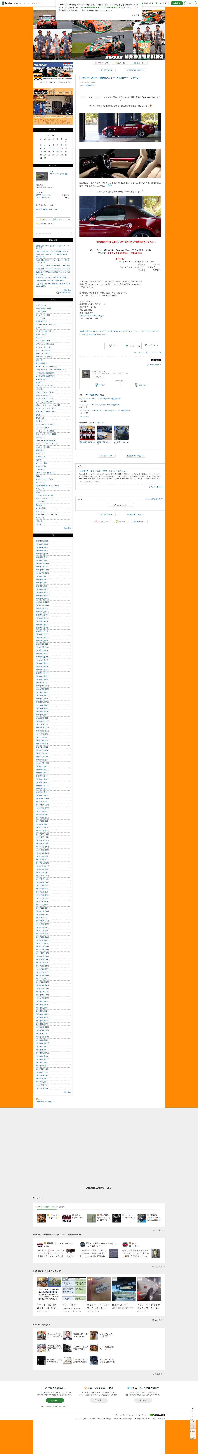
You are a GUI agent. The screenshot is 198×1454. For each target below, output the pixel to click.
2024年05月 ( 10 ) (42, 628)
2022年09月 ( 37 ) (42, 692)
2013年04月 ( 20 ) (42, 1056)
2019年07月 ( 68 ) (42, 815)
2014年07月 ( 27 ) (42, 1008)
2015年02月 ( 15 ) (42, 985)
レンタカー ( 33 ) (42, 463)
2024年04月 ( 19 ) (42, 631)
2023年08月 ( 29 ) (42, 657)
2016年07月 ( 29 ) (42, 930)
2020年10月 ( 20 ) (42, 766)
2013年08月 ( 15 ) (42, 1043)
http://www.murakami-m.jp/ (91, 315)
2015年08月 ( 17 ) (42, 966)
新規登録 (176, 3)
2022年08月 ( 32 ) (42, 695)
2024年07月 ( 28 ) (42, 621)
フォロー (99, 377)
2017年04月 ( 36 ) (42, 901)
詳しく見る (99, 1400)
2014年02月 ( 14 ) (42, 1024)
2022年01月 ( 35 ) (42, 718)
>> (58, 135)
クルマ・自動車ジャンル (44, 197)
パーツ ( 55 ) (40, 318)
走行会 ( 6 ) (40, 418)
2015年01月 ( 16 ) (42, 988)
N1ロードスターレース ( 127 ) (46, 325)
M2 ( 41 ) (39, 337)
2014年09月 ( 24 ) (42, 1001)
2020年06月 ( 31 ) (42, 779)
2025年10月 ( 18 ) (42, 573)
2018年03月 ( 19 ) (42, 866)
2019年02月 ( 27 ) (42, 831)
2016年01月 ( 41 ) (42, 950)
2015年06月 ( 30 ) (42, 972)
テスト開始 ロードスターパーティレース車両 (53, 269)
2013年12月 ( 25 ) (42, 1030)
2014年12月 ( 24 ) (42, 992)
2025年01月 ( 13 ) (42, 602)
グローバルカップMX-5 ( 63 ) (46, 434)
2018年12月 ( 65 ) (42, 837)
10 (45, 148)
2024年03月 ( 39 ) (42, 634)
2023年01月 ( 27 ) (42, 679)
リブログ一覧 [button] (156, 352)
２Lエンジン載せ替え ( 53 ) (45, 473)
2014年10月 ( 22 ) (42, 998)
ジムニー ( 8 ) (40, 492)
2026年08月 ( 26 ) (42, 541)
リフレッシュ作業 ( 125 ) (45, 402)
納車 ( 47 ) (39, 360)
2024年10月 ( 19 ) (42, 612)
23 (41, 155)
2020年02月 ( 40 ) (42, 792)
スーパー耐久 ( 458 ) (43, 308)
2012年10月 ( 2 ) (42, 1075)
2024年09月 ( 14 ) (42, 615)
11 (49, 148)
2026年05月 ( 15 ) (42, 550)
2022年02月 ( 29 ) (42, 715)
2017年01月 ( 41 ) (42, 911)
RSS (40, 1099)
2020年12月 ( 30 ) (42, 760)
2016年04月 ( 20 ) (42, 940)
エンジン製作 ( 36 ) (43, 341)
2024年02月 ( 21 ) (42, 637)
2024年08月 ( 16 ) (42, 618)
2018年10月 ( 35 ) (42, 844)
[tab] (47, 1207)
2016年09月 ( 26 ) (42, 924)
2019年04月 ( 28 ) (42, 824)
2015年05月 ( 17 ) (42, 976)
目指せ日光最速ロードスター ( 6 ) (48, 486)
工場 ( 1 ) (39, 383)
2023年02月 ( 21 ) (42, 676)
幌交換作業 (90, 85)
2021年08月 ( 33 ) (42, 734)
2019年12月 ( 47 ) (42, 798)
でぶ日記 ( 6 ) (40, 505)
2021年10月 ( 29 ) (42, 728)
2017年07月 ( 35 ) (42, 892)
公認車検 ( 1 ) (40, 389)
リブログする (153, 346)
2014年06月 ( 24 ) (42, 1011)
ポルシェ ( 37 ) (41, 482)
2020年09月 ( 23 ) (42, 770)
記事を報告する (155, 364)
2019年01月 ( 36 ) (42, 834)
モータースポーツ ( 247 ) (45, 399)
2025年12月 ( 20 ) (42, 567)
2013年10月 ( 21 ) (42, 1037)
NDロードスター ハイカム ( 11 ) (48, 405)
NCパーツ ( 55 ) (41, 334)
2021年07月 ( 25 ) (42, 737)
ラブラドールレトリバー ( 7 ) (46, 514)
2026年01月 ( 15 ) (42, 563)
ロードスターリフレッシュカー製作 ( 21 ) (51, 370)
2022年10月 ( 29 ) (42, 689)
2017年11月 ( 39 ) (42, 879)
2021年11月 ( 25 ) (42, 724)
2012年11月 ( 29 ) (42, 1072)
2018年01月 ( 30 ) (42, 873)
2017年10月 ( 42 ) (42, 882)
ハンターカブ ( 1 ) (42, 502)
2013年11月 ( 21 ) (42, 1034)
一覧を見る (67, 290)
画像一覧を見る (65, 292)
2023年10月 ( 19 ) (42, 650)
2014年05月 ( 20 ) (42, 1014)
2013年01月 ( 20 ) (42, 1066)
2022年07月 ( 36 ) (42, 699)
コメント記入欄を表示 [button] (154, 499)
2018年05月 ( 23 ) (42, 860)
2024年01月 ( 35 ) (42, 641)
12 (53, 148)
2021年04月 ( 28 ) (42, 747)
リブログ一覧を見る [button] (155, 487)
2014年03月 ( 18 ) (42, 1021)
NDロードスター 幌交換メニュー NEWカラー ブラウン (110, 77)
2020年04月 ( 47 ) (42, 786)
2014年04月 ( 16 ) (42, 1017)
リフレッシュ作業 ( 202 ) (45, 344)
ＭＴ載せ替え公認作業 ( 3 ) (45, 373)
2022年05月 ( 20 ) (42, 705)
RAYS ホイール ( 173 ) (44, 357)
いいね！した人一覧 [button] (140, 352)
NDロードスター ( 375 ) (44, 386)
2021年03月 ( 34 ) (42, 750)
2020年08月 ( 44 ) (42, 773)
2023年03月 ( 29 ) (42, 673)
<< (48, 135)
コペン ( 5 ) (40, 518)
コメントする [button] (134, 346)
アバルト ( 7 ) (40, 437)
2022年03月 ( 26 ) (42, 711)
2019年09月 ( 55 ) (42, 808)
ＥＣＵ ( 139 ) (41, 312)
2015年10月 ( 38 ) (42, 960)
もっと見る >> (84, 416)
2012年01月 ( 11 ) (42, 1085)
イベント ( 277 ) (41, 328)
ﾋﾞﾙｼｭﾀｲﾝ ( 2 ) (40, 521)
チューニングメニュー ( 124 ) (46, 366)
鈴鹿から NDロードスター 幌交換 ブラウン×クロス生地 (103, 471)
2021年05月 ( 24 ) (42, 744)
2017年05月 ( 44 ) (42, 898)
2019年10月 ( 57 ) (42, 805)
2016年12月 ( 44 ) (42, 914)
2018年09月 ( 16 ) (42, 847)
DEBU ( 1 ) (39, 476)
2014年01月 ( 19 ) (42, 1027)
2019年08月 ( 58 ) (42, 811)
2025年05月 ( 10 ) (42, 589)
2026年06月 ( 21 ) (42, 547)
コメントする (121, 505)
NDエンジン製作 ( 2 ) (43, 428)
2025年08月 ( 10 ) (42, 580)
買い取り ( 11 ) (41, 421)
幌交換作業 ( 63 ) (42, 363)
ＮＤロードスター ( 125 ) (45, 392)
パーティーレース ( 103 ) (45, 431)
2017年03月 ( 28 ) (42, 905)
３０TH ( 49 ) (41, 457)
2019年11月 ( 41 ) (42, 802)
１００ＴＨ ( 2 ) (41, 466)
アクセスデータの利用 (124, 1419)
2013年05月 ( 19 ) (42, 1053)
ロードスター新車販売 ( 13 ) (46, 440)
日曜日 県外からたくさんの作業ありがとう (52, 251)
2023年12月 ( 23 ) (42, 644)
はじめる (54, 1400)
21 (62, 151)
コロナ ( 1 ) (40, 489)
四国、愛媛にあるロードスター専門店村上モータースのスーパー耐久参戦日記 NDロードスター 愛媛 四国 (99, 35)
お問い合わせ (96, 1419)
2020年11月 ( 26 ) (42, 763)
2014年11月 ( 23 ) (42, 995)
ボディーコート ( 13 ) (43, 395)
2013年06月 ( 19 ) (42, 1050)
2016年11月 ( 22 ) (42, 918)
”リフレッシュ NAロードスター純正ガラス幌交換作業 (99, 405)
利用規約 (109, 1419)
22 (66, 151)
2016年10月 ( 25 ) (42, 921)
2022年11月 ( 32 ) (42, 686)
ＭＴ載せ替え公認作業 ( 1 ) (45, 376)
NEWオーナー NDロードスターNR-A (50, 281)
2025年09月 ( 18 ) (42, 576)
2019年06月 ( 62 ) (42, 818)
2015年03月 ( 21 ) (42, 982)
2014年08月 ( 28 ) (42, 1005)
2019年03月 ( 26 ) (42, 827)
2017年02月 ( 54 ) (42, 908)
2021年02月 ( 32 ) (42, 753)
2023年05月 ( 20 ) (42, 666)
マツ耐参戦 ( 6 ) (41, 508)
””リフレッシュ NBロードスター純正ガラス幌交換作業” (100, 399)
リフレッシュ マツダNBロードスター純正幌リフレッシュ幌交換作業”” (105, 411)
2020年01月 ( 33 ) (42, 795)
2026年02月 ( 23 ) (42, 560)
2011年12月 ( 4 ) (42, 1088)
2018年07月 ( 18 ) (42, 853)
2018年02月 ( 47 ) (42, 869)
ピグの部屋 (63, 174)
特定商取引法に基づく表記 (146, 1419)
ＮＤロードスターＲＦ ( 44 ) (46, 412)
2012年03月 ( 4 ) (42, 1082)
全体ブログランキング (43, 195)
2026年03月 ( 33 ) (42, 557)
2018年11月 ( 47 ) (42, 840)
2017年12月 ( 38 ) (42, 876)
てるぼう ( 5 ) (40, 453)
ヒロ (81, 482)
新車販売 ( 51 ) (41, 450)
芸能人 (62, 1207)
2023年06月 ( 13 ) (42, 663)
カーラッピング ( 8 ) (43, 353)
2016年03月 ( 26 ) (42, 943)
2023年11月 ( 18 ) (42, 647)
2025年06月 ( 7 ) (42, 586)
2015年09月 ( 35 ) (42, 963)
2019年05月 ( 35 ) (42, 821)
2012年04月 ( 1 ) (42, 1079)
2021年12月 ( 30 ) (42, 721)
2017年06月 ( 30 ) (42, 895)
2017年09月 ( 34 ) (42, 885)
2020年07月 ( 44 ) (42, 776)
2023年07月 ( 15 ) (42, 660)
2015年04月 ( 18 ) (42, 979)
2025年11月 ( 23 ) (42, 570)
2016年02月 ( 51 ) (42, 947)
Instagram (142, 385)
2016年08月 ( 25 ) (42, 927)
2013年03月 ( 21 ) (42, 1059)
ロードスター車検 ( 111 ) (44, 331)
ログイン (190, 3)
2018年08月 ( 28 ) (42, 850)
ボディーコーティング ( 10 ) (46, 408)
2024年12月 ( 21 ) (42, 605)
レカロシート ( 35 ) (43, 447)
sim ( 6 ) (38, 524)
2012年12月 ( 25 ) (42, 1069)
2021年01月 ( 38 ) (42, 757)
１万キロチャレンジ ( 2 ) (44, 498)
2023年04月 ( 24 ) (42, 670)
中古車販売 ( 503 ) (42, 379)
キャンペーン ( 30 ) (43, 315)
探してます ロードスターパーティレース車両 (53, 266)
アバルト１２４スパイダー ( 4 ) (47, 444)
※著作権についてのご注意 (43, 1101)
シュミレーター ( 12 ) (43, 347)
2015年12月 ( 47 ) (42, 953)
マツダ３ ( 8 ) (40, 469)
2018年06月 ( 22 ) (42, 856)
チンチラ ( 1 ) (40, 511)
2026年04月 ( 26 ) (42, 554)
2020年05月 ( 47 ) (42, 782)
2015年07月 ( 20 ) (42, 969)
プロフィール (54, 174)
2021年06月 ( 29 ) (42, 740)
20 (57, 151)
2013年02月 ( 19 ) (42, 1062)
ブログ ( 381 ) (41, 305)
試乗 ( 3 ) (39, 460)
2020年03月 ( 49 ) (42, 789)
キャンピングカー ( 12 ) (44, 479)
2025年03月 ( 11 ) (42, 596)
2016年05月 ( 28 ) (42, 937)
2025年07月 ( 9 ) (42, 583)
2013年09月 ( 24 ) (42, 1040)
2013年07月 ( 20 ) (42, 1046)
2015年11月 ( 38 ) (42, 956)
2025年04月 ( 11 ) (42, 592)
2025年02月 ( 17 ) (42, 599)
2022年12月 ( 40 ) (42, 683)
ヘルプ (162, 1419)
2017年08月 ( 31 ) (42, 889)
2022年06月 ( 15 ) (42, 702)
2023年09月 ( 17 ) (42, 654)
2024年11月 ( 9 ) (42, 609)
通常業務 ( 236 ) (41, 321)
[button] (193, 1436)
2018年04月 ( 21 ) (42, 863)
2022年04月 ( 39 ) (42, 708)
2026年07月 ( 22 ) (42, 544)
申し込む (143, 1400)
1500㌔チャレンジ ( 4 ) (44, 495)
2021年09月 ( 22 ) (42, 731)
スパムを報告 (83, 1419)
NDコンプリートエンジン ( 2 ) (47, 424)
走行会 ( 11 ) (40, 415)
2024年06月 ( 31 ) (42, 625)
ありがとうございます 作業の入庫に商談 (51, 277)
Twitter (102, 385)
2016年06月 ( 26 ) (42, 934)
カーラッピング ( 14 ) (43, 350)
